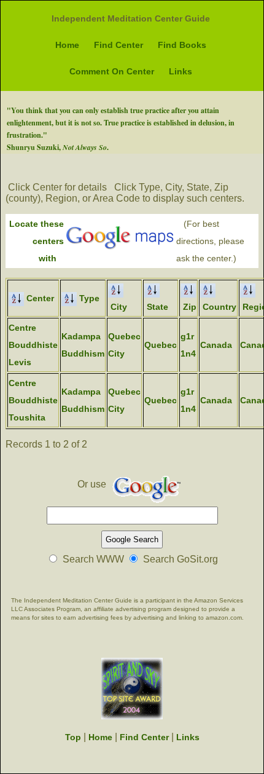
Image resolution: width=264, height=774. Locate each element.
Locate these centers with (36, 241)
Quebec (160, 345)
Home (67, 45)
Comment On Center (111, 71)
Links (180, 71)
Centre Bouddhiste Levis (33, 345)
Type (88, 298)
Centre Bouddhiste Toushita (33, 400)
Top (73, 737)
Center (39, 298)
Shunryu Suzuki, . (58, 147)
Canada (216, 345)
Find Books (182, 45)
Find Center (118, 45)
